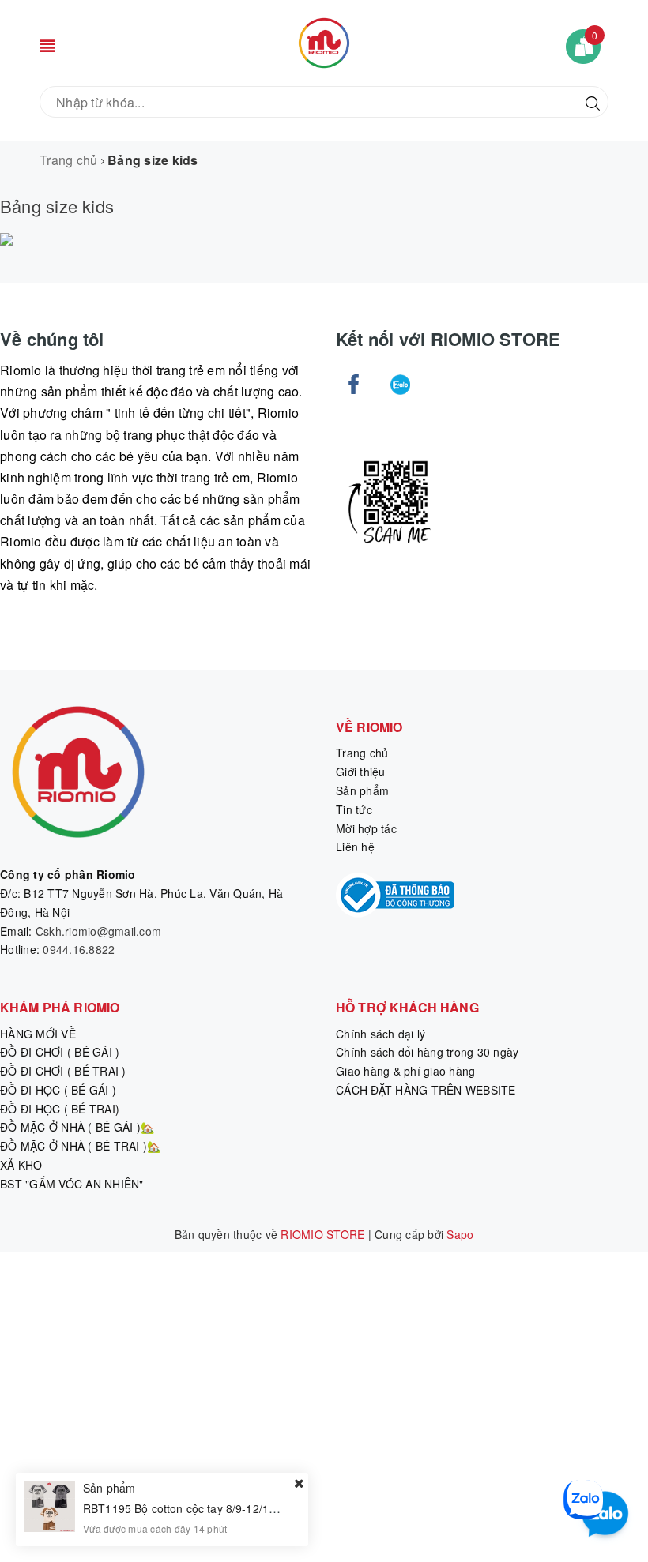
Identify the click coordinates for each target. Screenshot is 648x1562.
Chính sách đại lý (380, 1034)
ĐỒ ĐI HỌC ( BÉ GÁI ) (58, 1090)
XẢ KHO (21, 1165)
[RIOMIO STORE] (323, 41)
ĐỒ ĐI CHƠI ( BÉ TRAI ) (63, 1071)
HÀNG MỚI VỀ (38, 1034)
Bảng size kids (57, 205)
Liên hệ (355, 846)
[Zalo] (400, 384)
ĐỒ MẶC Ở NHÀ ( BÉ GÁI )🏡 (77, 1127)
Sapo (459, 1234)
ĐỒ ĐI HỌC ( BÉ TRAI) (59, 1109)
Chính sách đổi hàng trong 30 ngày (427, 1052)
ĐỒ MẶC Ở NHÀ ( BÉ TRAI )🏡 (80, 1146)
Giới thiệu (361, 771)
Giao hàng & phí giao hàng (405, 1071)
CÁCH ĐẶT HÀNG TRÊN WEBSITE (426, 1090)
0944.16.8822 (79, 949)
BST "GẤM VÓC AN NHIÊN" (72, 1184)
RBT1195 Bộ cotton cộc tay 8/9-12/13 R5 (188, 1508)
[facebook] (353, 384)
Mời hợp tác (366, 828)
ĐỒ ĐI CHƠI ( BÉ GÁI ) (59, 1052)
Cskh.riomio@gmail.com (98, 931)
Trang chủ (362, 752)
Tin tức (354, 809)
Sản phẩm (362, 790)
